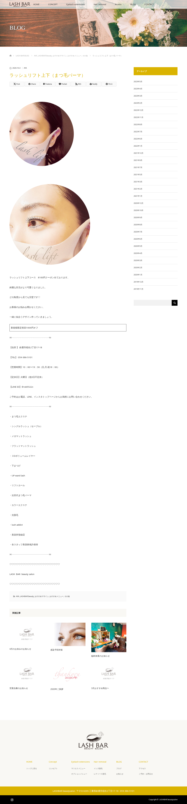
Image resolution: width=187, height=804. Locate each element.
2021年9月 (138, 160)
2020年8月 (138, 224)
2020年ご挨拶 (56, 689)
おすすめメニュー (57, 596)
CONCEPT (53, 4)
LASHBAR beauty (27, 596)
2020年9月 (138, 217)
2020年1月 (138, 274)
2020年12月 (138, 203)
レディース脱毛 (100, 774)
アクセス (142, 768)
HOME (36, 4)
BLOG (133, 4)
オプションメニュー (79, 774)
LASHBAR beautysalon (168, 799)
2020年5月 (138, 246)
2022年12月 (138, 110)
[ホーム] (10, 52)
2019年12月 (138, 282)
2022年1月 (138, 146)
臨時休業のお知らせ (100, 656)
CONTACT (149, 4)
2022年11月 (138, 117)
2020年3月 (138, 260)
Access (118, 4)
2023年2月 (138, 103)
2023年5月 (138, 81)
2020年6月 (138, 239)
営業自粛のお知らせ (18, 688)
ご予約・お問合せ (146, 774)
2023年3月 (138, 96)
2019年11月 (138, 289)
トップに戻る (31, 768)
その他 (67, 596)
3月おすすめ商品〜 (100, 688)
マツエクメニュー (78, 768)
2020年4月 (138, 253)
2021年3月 (138, 181)
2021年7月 (138, 167)
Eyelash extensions (75, 4)
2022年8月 (138, 124)
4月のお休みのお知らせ (20, 648)
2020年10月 (138, 210)
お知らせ (119, 774)
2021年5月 (138, 174)
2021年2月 (138, 189)
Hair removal (100, 4)
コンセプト (53, 768)
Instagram (11, 799)
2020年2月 (138, 267)
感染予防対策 (56, 649)
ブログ (119, 768)
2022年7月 (138, 131)
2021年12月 (138, 153)
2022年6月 (138, 139)
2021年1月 (138, 196)
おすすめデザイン (42, 596)
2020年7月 (138, 232)
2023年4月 (138, 88)
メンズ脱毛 (98, 768)
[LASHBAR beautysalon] (93, 747)
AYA (25, 68)
